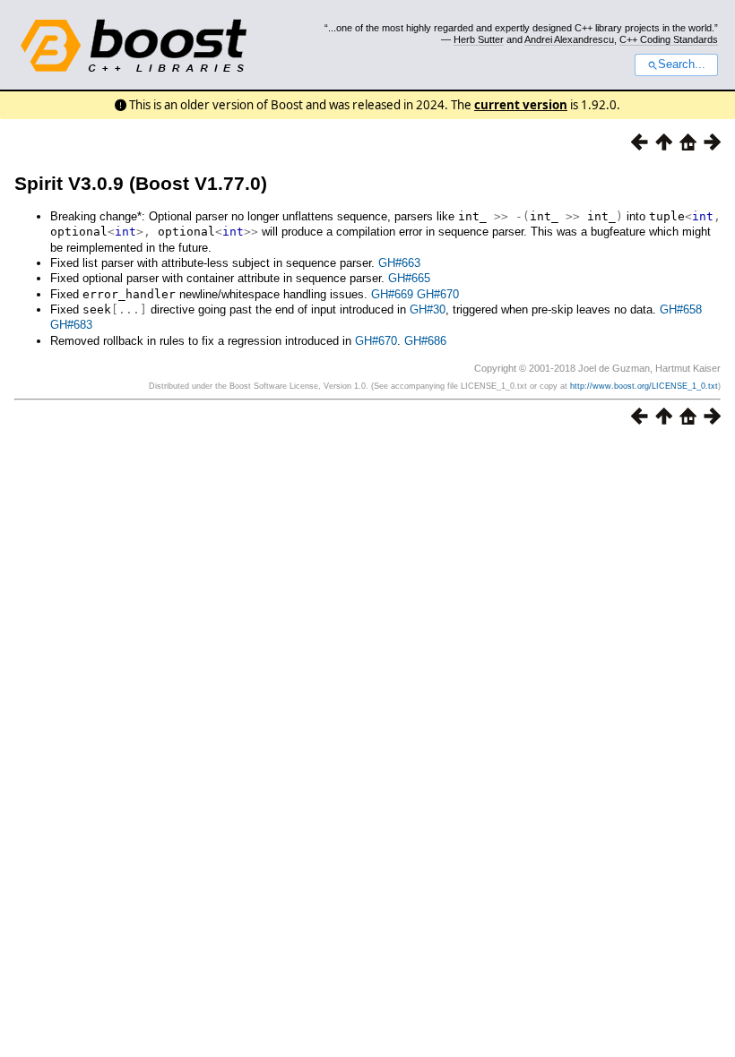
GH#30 (427, 309)
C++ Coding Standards (668, 39)
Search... (681, 64)
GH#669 (392, 294)
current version (520, 105)
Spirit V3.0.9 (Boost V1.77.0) (140, 183)
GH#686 (425, 341)
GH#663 (399, 263)
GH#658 (681, 309)
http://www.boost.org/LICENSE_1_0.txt (644, 386)
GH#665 (409, 278)
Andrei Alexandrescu (569, 39)
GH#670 (438, 294)
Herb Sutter (479, 39)
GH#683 (71, 324)
